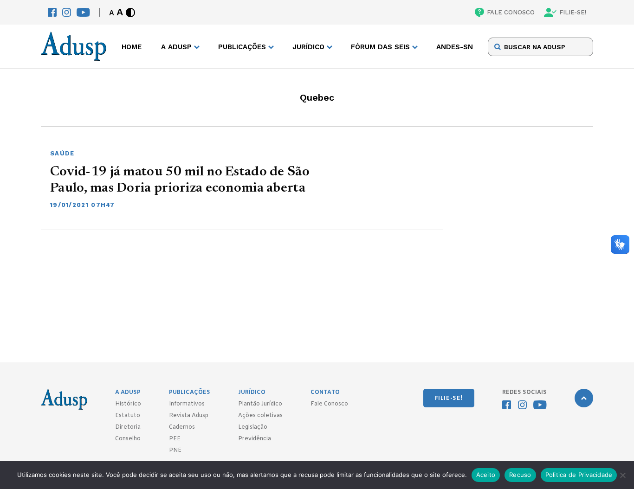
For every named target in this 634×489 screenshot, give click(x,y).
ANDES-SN (454, 47)
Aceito (486, 474)
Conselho (128, 439)
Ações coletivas (260, 415)
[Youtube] (83, 12)
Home (132, 47)
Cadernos (182, 427)
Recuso (520, 474)
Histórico (128, 404)
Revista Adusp (188, 415)
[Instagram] (66, 12)
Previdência (254, 439)
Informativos (187, 404)
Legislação (252, 427)
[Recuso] (622, 475)
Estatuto (127, 415)
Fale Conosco (329, 404)
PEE (175, 439)
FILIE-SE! (572, 12)
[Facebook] (52, 12)
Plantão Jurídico (260, 404)
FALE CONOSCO (511, 12)
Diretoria (128, 427)
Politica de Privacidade (579, 474)
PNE (175, 450)
